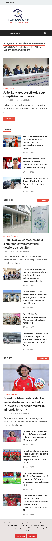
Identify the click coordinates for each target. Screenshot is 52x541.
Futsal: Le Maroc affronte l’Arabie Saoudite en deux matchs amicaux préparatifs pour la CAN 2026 (35, 456)
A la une (7, 236)
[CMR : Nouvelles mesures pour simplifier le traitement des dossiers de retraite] (26, 206)
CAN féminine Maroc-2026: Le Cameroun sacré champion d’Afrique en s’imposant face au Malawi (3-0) (36, 479)
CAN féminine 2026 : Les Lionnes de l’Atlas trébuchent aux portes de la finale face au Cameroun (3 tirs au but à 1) (35, 502)
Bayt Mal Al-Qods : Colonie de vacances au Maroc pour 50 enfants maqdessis (34, 318)
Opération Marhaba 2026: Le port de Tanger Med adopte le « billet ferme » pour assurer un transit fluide (35, 339)
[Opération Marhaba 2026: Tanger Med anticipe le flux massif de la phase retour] (12, 178)
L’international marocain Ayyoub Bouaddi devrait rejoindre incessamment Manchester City (35, 435)
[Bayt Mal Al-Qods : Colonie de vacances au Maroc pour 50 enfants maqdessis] (12, 314)
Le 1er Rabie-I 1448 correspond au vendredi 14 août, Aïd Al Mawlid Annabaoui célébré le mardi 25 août (35, 297)
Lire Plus (8, 118)
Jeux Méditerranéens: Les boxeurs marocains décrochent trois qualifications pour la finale (36, 142)
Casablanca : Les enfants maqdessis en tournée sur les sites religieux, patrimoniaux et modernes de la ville (35, 275)
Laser (5, 89)
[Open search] (45, 33)
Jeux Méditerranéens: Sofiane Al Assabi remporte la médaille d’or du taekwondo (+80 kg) (35, 163)
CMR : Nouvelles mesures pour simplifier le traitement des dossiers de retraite (23, 243)
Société (15, 236)
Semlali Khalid (24, 100)
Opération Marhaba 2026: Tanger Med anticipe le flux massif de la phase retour (35, 182)
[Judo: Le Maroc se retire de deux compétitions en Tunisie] (26, 72)
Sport (12, 89)
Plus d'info (21, 536)
